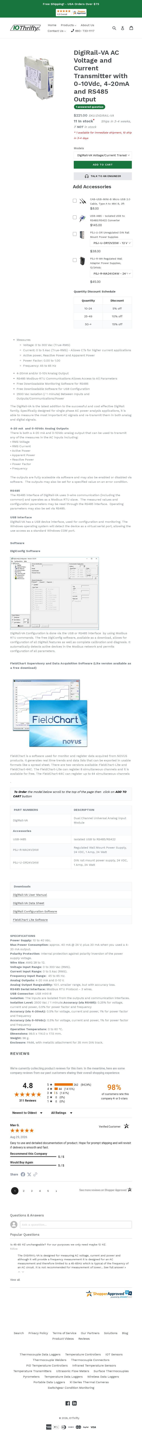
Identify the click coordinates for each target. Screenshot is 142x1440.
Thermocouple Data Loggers (40, 1354)
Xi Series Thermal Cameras (89, 1382)
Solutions (110, 1333)
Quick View (83, 206)
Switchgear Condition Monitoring (71, 1387)
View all (15, 1279)
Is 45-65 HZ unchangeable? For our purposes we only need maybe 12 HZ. (58, 1244)
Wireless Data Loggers (103, 1376)
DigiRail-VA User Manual (30, 895)
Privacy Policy (38, 1333)
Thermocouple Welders (49, 1360)
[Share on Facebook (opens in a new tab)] (23, 1175)
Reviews (84, 1338)
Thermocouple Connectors (90, 1360)
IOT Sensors (114, 1354)
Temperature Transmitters (32, 1371)
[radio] (71, 1084)
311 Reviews (32, 1100)
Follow (14, 1248)
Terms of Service (64, 1333)
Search (19, 1333)
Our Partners (90, 1333)
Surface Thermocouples (111, 1371)
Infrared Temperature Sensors (94, 1365)
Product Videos (63, 1338)
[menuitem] (52, 25)
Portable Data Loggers (49, 1382)
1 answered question (89, 106)
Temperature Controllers (83, 1354)
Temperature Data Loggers (63, 1376)
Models (79, 148)
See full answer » (115, 1267)
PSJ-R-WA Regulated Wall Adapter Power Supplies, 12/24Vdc (106, 263)
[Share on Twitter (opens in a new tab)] (29, 1174)
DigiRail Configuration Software (35, 911)
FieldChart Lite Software (30, 919)
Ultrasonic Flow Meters (72, 1371)
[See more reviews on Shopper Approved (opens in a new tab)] (35, 1174)
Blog (125, 1333)
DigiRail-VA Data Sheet (28, 903)
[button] (19, 1272)
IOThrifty (74, 1418)
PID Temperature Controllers (47, 1365)
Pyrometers (31, 1376)
